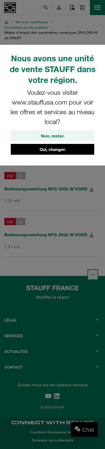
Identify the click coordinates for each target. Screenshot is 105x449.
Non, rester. (52, 136)
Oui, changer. (53, 149)
